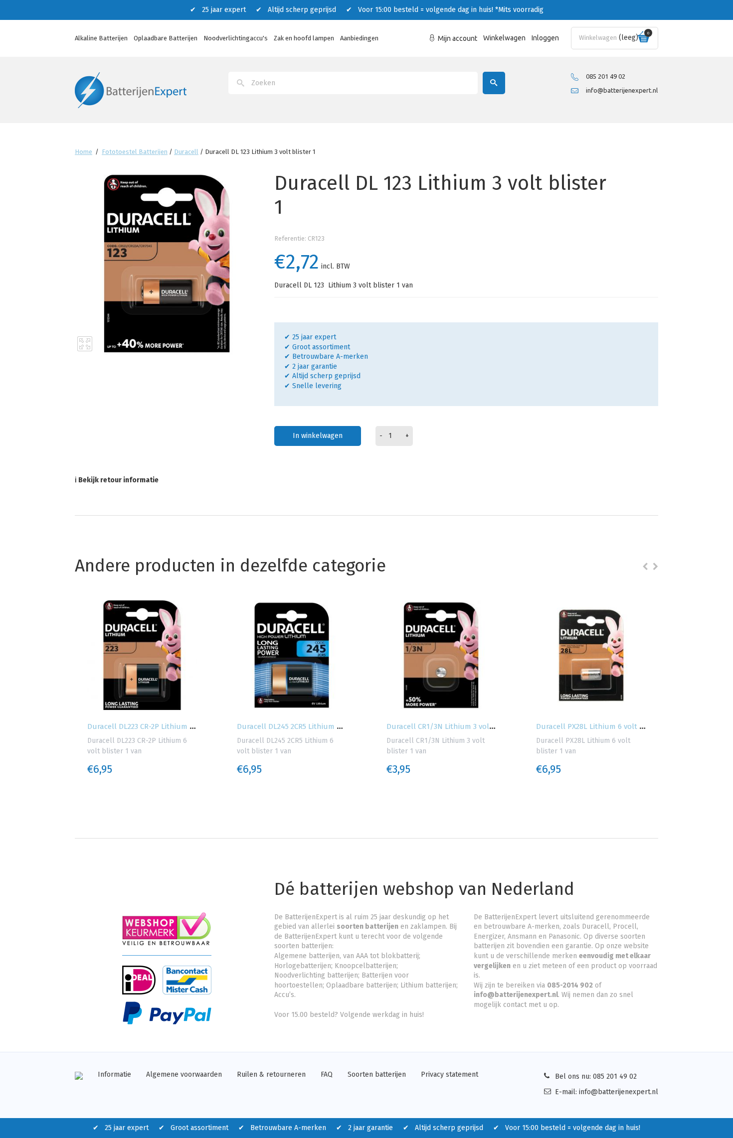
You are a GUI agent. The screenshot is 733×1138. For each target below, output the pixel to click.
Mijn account (457, 38)
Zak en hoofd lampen (304, 38)
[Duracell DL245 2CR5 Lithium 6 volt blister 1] (292, 655)
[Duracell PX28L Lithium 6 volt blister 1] (591, 655)
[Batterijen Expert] (130, 89)
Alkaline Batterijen (101, 38)
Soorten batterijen (377, 1074)
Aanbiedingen (359, 38)
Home (83, 151)
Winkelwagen (504, 38)
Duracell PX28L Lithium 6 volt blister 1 (601, 726)
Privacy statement (449, 1074)
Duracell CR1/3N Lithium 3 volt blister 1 (454, 726)
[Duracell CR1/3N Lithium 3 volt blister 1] (441, 655)
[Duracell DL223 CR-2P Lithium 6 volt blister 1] (142, 655)
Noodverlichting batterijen (316, 975)
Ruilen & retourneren (271, 1074)
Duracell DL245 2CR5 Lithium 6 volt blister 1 (311, 726)
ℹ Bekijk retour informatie (117, 480)
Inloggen (545, 38)
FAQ (327, 1074)
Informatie (114, 1074)
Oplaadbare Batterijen (165, 38)
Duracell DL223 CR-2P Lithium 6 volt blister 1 (162, 726)
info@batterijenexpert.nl (622, 90)
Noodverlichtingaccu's (235, 38)
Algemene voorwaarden (184, 1074)
